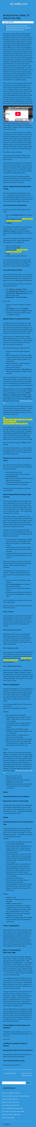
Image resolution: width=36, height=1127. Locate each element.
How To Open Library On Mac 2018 (10, 1105)
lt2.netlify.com (18, 3)
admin (6, 22)
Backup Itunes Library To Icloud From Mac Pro (18, 27)
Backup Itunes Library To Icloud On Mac (16, 25)
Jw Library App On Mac (10, 1073)
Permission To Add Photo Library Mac (11, 1093)
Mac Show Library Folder (8, 1117)
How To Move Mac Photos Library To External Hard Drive (16, 1096)
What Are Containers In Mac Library (10, 1102)
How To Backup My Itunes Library (15, 29)
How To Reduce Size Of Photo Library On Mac (13, 1111)
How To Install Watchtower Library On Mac (12, 1108)
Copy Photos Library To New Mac (10, 1099)
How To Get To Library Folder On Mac (11, 1114)
